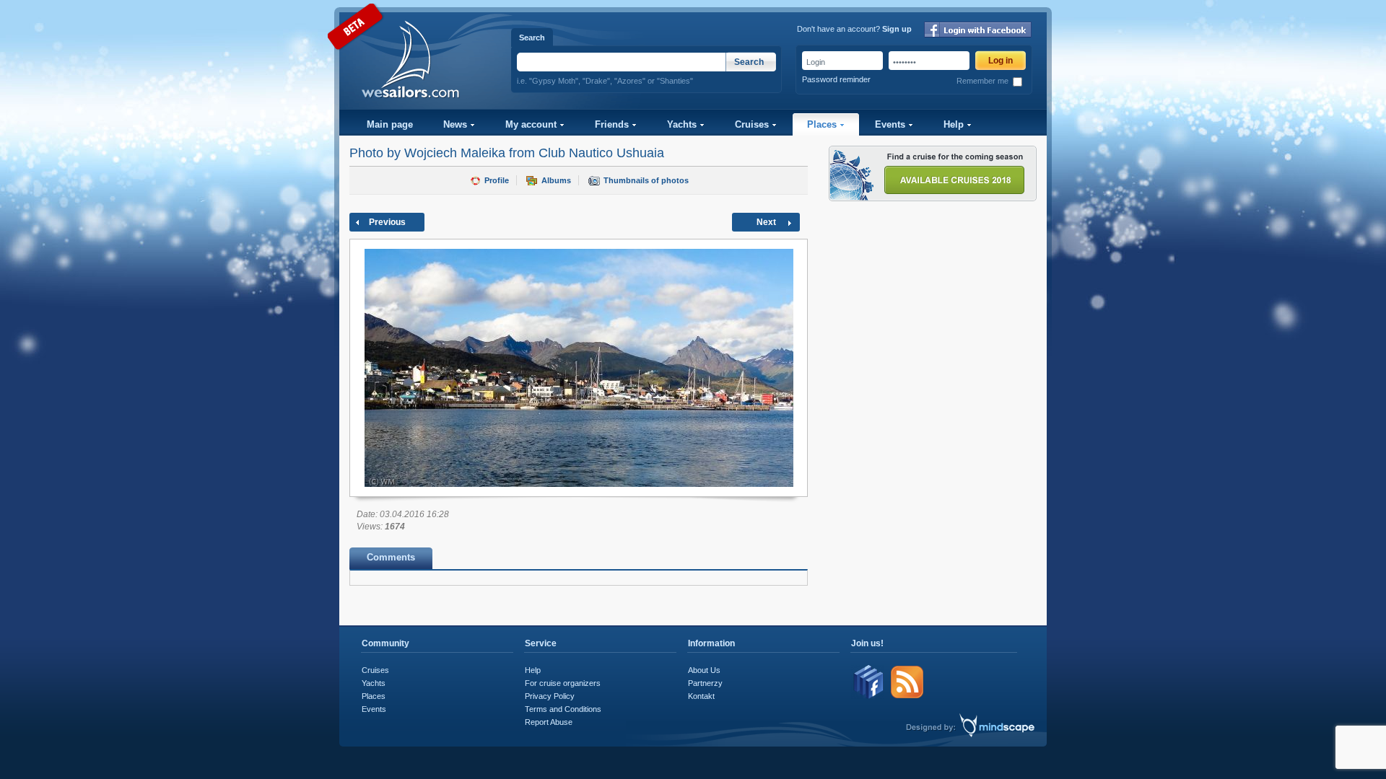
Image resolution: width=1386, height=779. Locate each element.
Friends (613, 124)
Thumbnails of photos (646, 180)
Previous (387, 222)
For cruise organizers (563, 683)
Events (891, 124)
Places (823, 124)
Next (766, 222)
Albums (556, 180)
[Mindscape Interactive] (997, 735)
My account (532, 124)
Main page (390, 124)
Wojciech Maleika (454, 153)
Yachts (683, 124)
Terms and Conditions (563, 709)
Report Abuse (548, 722)
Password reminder (836, 79)
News (456, 124)
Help (955, 124)
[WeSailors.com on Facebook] (869, 696)
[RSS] (907, 696)
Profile (496, 180)
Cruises (753, 124)
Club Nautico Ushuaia (601, 153)
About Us (704, 670)
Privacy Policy (550, 696)
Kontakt (701, 696)
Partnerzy (705, 683)
